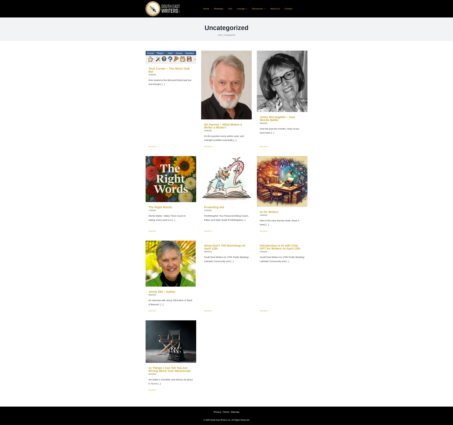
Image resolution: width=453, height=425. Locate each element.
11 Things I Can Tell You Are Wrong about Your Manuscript (171, 337)
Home (220, 35)
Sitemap (235, 412)
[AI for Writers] (282, 181)
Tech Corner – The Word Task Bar (171, 54)
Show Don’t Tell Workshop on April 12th (224, 247)
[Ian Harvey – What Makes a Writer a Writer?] (226, 85)
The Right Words (171, 176)
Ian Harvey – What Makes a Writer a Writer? (226, 80)
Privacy (217, 412)
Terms (226, 412)
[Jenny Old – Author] (171, 264)
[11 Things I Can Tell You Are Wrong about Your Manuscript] (171, 341)
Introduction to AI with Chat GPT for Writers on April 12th (280, 247)
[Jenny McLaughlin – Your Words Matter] (282, 81)
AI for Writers (282, 179)
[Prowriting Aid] (226, 179)
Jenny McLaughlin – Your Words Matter (282, 77)
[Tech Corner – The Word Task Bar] (171, 57)
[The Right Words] (171, 179)
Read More (152, 146)
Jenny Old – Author (171, 261)
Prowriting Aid (226, 176)
